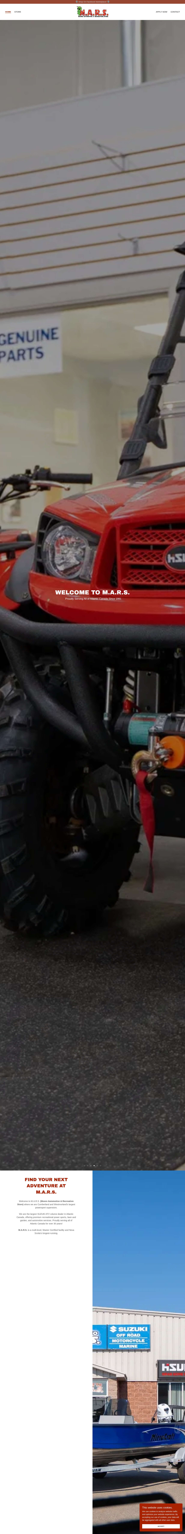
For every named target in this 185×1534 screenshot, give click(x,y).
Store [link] (17, 12)
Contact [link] (175, 12)
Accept (161, 1526)
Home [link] (8, 12)
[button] (84, 1165)
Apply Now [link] (161, 12)
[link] (92, 12)
